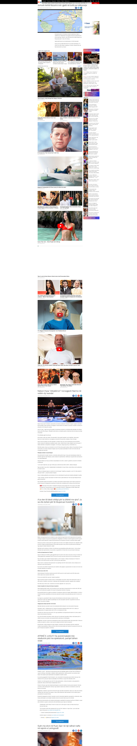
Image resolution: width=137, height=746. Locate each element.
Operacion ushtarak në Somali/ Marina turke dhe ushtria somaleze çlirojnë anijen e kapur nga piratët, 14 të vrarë (60, 63)
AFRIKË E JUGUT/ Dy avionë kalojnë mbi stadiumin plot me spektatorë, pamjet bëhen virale (91, 82)
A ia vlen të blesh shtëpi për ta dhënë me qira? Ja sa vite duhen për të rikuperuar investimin (91, 77)
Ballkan (59, 1)
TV (86, 3)
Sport (79, 3)
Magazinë (70, 3)
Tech (77, 3)
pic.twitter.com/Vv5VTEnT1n (63, 489)
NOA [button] (87, 1)
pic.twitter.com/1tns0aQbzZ (58, 715)
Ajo (73, 3)
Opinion (49, 3)
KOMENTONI (61, 495)
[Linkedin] (81, 8)
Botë (62, 1)
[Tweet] (79, 8)
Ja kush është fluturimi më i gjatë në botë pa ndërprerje (62, 5)
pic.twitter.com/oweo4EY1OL (54, 710)
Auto (82, 3)
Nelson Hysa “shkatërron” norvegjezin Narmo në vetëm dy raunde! (90, 73)
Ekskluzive (67, 1)
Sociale (63, 3)
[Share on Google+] (79, 396)
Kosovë (49, 1)
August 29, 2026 (61, 491)
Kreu (43, 3)
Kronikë (56, 3)
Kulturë (67, 3)
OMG (84, 3)
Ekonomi (60, 3)
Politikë (46, 3)
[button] (97, 1)
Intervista (52, 3)
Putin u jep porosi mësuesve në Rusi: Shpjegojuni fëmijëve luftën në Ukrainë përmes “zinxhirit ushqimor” (75, 63)
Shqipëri (44, 1)
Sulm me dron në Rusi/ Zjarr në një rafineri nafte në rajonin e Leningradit (91, 86)
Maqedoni (54, 1)
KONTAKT (83, 1)
